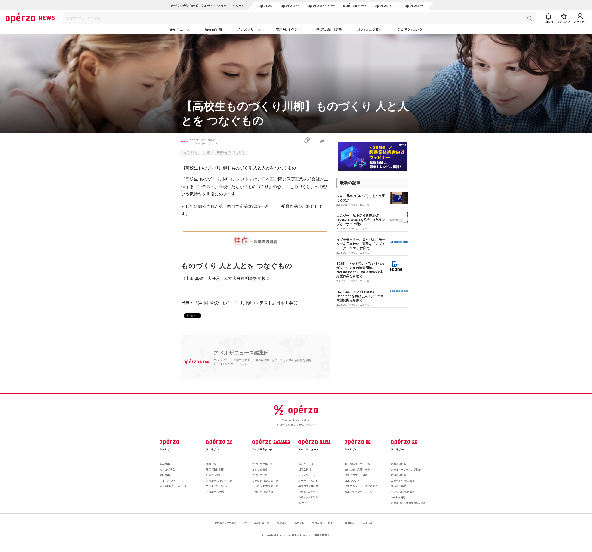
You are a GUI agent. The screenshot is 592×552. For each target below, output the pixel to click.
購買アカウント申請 (356, 475)
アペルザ (165, 449)
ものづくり (191, 152)
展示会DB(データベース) (174, 486)
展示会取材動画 (215, 469)
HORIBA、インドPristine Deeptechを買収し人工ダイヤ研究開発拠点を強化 (360, 296)
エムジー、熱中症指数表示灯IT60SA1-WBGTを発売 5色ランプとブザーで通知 (360, 220)
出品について (352, 480)
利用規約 (350, 523)
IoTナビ (302, 503)
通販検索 (165, 475)
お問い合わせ (370, 523)
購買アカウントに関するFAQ (361, 486)
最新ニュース (179, 29)
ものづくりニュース (211, 143)
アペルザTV (212, 449)
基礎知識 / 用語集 (308, 486)
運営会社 (282, 523)
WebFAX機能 (398, 497)
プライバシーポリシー (324, 523)
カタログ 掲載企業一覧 (265, 480)
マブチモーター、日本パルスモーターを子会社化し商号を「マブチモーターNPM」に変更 (360, 244)
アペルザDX (397, 449)
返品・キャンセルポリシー (360, 491)
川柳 (207, 152)
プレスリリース (249, 29)
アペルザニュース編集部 (202, 139)
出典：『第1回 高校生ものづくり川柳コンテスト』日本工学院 (239, 303)
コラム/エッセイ (369, 29)
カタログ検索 (167, 469)
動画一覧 (211, 464)
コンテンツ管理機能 (402, 480)
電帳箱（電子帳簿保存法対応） (408, 503)
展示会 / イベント (308, 480)
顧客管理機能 (398, 464)
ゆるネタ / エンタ (308, 497)
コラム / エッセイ (308, 491)
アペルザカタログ (262, 449)
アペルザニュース (308, 449)
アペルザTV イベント (218, 486)
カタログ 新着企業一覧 (265, 486)
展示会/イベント (288, 29)
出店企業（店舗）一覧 (357, 469)
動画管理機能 (398, 486)
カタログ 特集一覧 (262, 464)
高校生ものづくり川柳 (230, 152)
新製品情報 (213, 29)
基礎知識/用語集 (329, 29)
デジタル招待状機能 (402, 491)
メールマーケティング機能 (406, 469)
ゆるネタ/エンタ (410, 29)
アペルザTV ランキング (219, 480)
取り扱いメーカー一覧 (357, 464)
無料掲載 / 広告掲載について (230, 523)
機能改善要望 (261, 523)
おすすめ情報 (259, 469)
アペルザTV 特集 (215, 491)
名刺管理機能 (398, 475)
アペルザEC (351, 449)
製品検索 (165, 464)
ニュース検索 (167, 480)
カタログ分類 (259, 475)
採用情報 (299, 523)
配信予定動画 (213, 475)
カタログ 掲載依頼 (262, 491)
